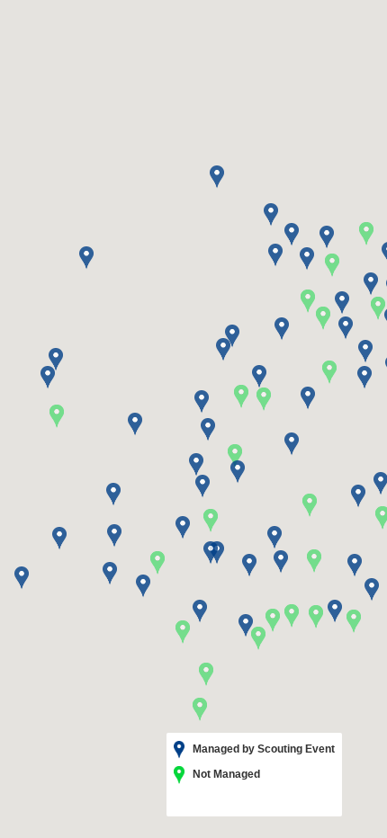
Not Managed (225, 774)
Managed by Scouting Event (262, 749)
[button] (309, 505)
